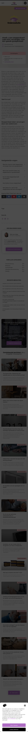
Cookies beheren (14, 729)
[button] (25, 705)
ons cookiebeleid (11, 718)
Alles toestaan (14, 725)
